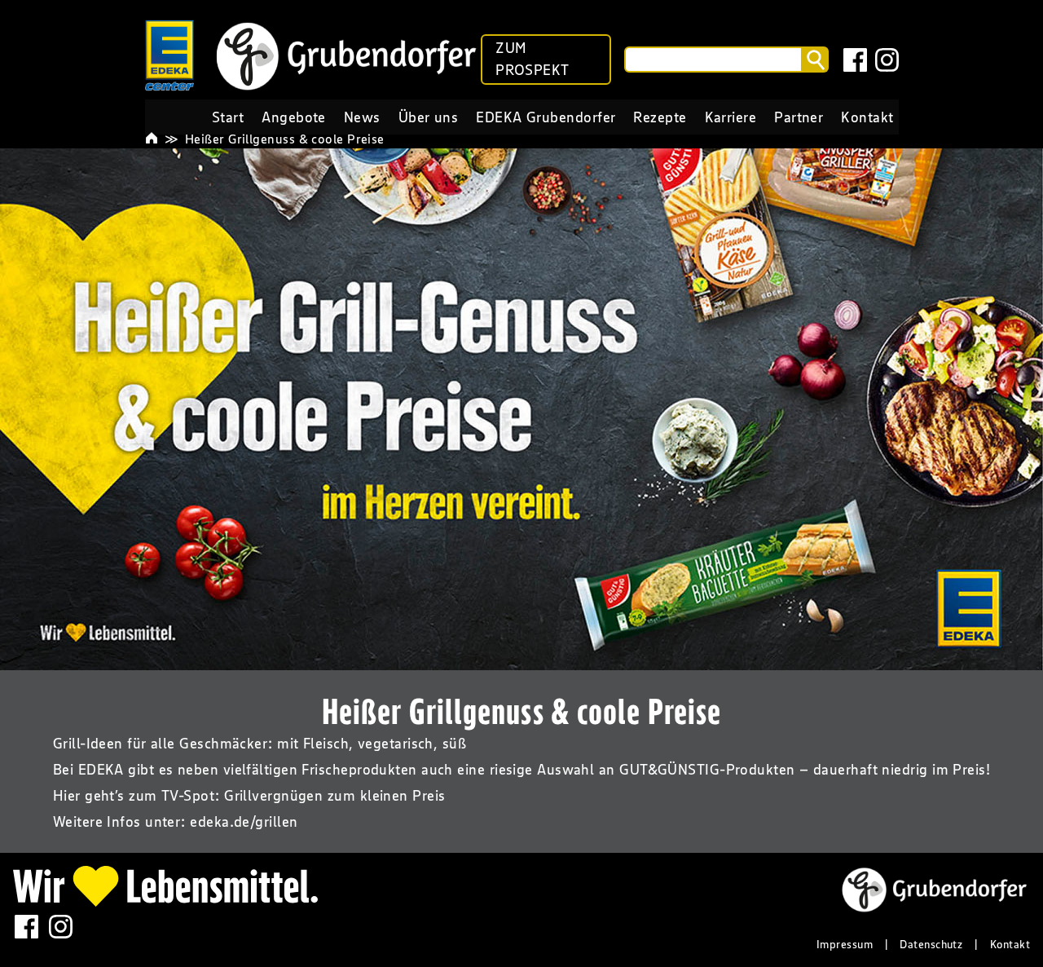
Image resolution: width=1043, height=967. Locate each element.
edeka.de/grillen (243, 822)
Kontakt (1010, 944)
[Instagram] (886, 59)
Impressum (844, 944)
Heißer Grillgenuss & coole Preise (285, 138)
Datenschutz (931, 944)
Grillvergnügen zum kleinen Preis (334, 796)
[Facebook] (854, 59)
